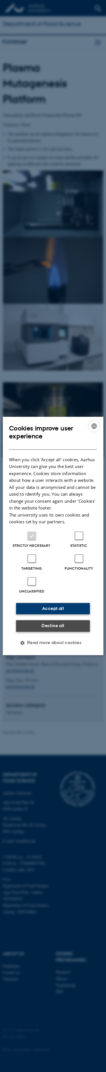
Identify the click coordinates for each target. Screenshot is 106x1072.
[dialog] (53, 536)
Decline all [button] (53, 625)
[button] (53, 643)
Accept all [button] (53, 608)
